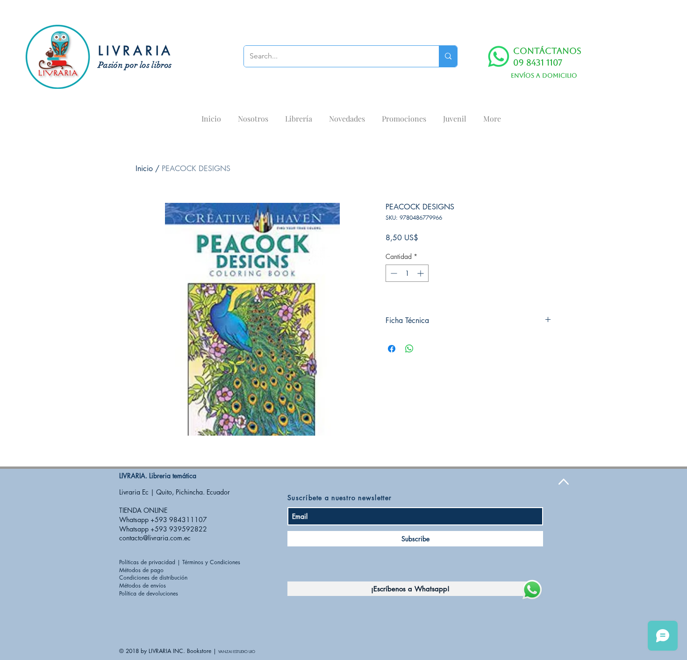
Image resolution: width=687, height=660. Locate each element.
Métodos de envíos (142, 585)
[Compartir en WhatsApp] (409, 348)
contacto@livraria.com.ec (155, 537)
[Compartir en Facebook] (391, 348)
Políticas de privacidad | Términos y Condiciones (179, 562)
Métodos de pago (141, 570)
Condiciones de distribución (153, 577)
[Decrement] (393, 273)
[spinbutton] (407, 273)
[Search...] (448, 56)
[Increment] (421, 273)
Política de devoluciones (148, 593)
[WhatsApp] (499, 56)
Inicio (144, 168)
